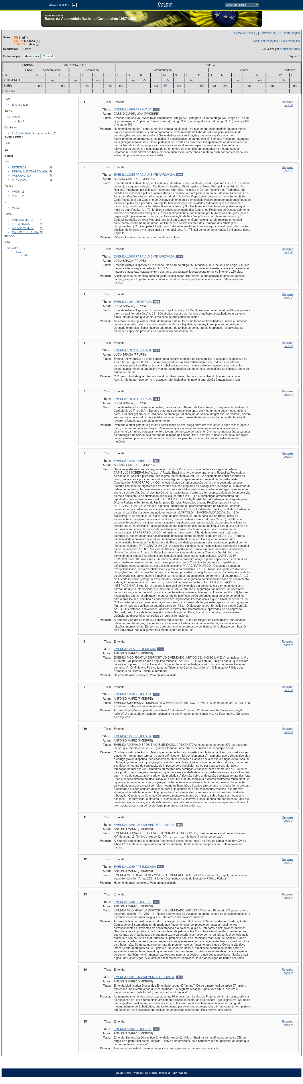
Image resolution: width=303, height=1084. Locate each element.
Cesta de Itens (243, 33)
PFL (14, 195)
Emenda (17, 104)
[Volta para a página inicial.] (59, 4)
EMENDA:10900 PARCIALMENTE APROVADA (144, 256)
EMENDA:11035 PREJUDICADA (135, 649)
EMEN (16, 116)
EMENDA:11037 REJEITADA (133, 736)
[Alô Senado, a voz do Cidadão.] (165, 6)
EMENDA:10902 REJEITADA (133, 350)
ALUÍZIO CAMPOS (23, 228)
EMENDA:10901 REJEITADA (133, 301)
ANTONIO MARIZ (22, 220)
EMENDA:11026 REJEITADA (133, 460)
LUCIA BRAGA (21, 224)
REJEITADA (19, 167)
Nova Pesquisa (290, 41)
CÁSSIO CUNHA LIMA (25, 232)
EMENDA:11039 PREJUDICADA (135, 866)
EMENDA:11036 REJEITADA (133, 694)
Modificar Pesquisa (265, 41)
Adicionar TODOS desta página (280, 33)
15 (165, 85)
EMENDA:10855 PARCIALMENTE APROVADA (144, 174)
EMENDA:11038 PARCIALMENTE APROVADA (144, 824)
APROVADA (19, 179)
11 (19, 251)
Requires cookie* (287, 103)
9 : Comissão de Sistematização (31, 133)
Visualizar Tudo (290, 49)
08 (26, 255)
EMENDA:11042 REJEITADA (133, 1029)
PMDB (16, 191)
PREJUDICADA (21, 175)
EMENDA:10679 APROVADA (133, 109)
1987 (15, 247)
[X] (28, 37)
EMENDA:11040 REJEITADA (133, 902)
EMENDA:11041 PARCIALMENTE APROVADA (144, 977)
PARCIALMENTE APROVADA (30, 171)
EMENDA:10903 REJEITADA (133, 399)
